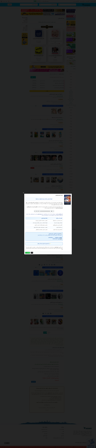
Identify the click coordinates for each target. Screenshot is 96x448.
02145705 (56, 237)
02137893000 (50, 237)
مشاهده (28, 252)
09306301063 (55, 239)
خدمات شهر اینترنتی (59, 195)
